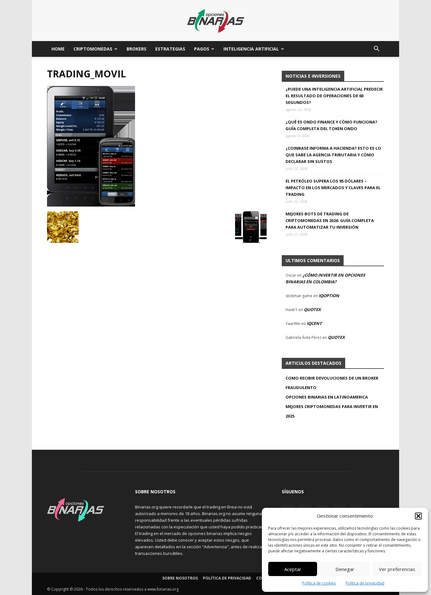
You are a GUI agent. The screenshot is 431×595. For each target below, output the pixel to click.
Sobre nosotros (180, 578)
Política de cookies (319, 583)
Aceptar (292, 569)
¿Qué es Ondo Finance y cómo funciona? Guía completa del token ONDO (331, 125)
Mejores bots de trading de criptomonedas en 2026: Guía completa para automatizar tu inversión (330, 220)
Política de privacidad (364, 583)
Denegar (344, 569)
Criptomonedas (93, 49)
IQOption (329, 295)
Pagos (201, 49)
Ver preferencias (397, 569)
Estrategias (170, 49)
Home (58, 49)
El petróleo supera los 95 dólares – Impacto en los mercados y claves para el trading (333, 187)
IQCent (314, 323)
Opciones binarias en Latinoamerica (327, 397)
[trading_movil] (91, 205)
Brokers (136, 49)
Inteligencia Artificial (251, 49)
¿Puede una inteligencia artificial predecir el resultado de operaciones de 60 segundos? (334, 95)
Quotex (312, 309)
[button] (418, 516)
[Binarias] (215, 21)
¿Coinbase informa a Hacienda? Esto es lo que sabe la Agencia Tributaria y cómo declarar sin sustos (333, 154)
